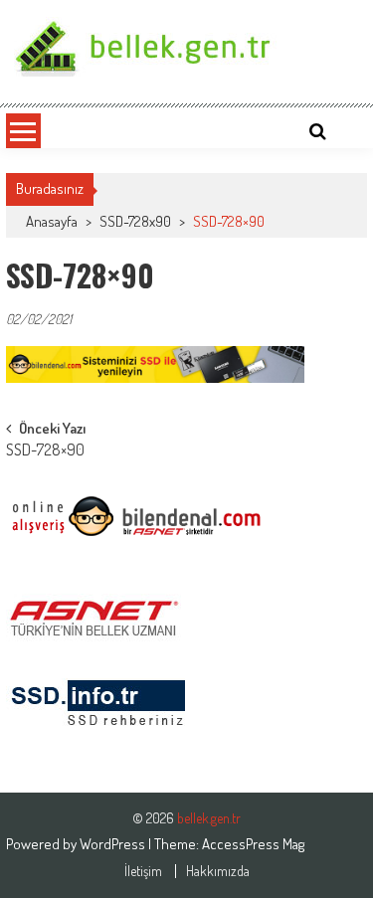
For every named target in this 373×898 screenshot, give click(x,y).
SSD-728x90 (135, 221)
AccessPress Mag (253, 843)
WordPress (114, 843)
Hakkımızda (218, 871)
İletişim (143, 871)
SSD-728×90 (45, 451)
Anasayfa (52, 221)
